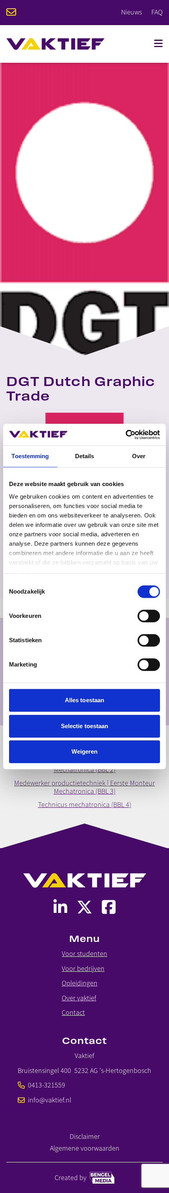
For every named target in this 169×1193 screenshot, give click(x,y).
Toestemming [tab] (30, 456)
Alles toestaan (84, 700)
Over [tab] (138, 456)
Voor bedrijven (83, 969)
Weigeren (85, 751)
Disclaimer (85, 1137)
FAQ (157, 12)
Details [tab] (84, 456)
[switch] (149, 616)
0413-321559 (46, 1085)
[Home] (55, 44)
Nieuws (131, 12)
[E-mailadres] (11, 12)
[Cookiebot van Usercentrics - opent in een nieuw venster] (125, 435)
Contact (73, 1013)
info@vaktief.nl (49, 1100)
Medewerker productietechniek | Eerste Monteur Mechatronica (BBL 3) (84, 787)
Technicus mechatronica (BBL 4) (84, 804)
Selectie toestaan (84, 726)
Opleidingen (79, 983)
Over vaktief (79, 998)
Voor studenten (84, 954)
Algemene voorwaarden (84, 1148)
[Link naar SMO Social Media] (60, 907)
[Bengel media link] (102, 1178)
